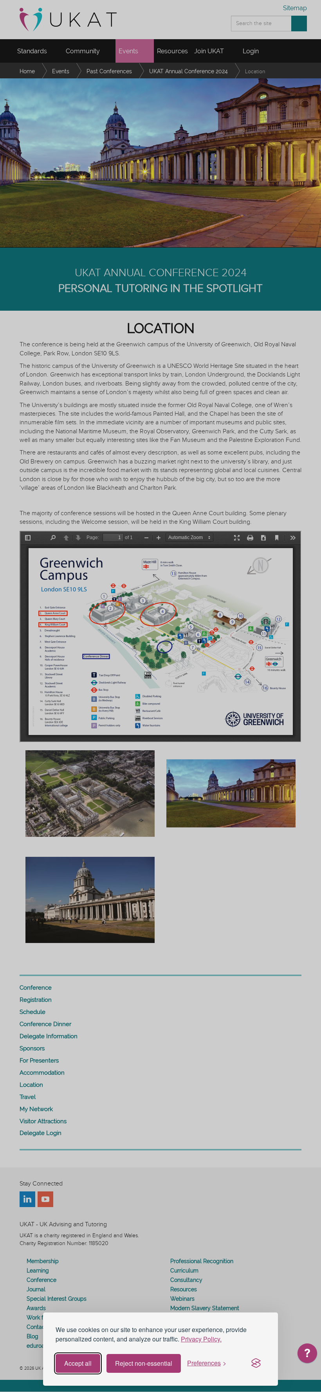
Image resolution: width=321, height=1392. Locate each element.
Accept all (78, 1363)
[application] (307, 1355)
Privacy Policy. (201, 1338)
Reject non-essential (143, 1363)
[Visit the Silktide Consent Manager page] (256, 1363)
